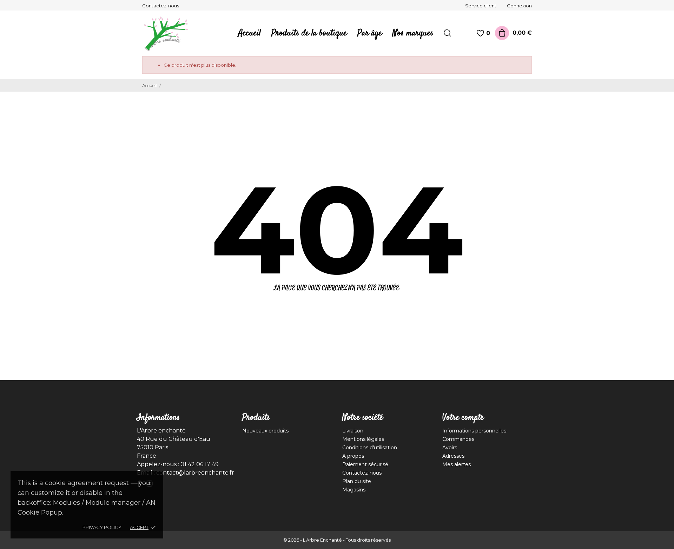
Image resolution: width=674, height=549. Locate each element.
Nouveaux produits (265, 431)
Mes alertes (456, 464)
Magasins (353, 490)
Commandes (458, 439)
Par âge (369, 33)
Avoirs (449, 447)
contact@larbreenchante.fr (195, 472)
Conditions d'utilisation (369, 447)
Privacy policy (101, 527)
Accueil (249, 33)
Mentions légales (363, 439)
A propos (353, 456)
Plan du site (356, 481)
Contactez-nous (160, 5)
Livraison (352, 431)
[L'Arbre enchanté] (170, 33)
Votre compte (463, 418)
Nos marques (412, 33)
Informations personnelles (474, 431)
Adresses (453, 456)
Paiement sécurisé (365, 464)
